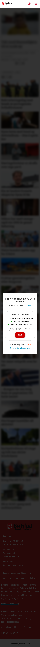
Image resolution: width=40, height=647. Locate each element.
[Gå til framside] (8, 4)
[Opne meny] (36, 3)
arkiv (18, 72)
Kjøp (20, 335)
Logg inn (29, 3)
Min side (5, 633)
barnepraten (7, 72)
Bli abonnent (21, 4)
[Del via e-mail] (23, 63)
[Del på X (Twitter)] (19, 63)
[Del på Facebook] (16, 63)
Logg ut (14, 633)
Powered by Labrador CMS (20, 644)
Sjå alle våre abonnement (20, 348)
